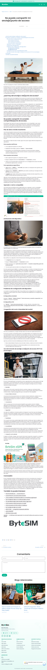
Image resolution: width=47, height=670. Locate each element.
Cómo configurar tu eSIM (6, 664)
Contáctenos (19, 643)
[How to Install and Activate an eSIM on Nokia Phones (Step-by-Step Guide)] (12, 594)
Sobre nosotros (19, 641)
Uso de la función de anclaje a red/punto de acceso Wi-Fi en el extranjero (23, 52)
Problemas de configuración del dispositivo (16, 46)
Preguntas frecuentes (36, 648)
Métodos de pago (35, 641)
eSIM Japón (3, 643)
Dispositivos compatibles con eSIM (7, 662)
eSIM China (3, 650)
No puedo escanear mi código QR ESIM (7, 547)
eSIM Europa (4, 652)
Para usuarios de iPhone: (13, 40)
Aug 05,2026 (4, 612)
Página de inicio (5, 11)
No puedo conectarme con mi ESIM (39, 547)
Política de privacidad (36, 643)
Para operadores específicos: (14, 42)
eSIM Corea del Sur (5, 648)
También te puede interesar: (12, 54)
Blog (2, 657)
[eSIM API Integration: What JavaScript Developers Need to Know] (34, 594)
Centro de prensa (20, 648)
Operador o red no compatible (14, 44)
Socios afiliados (19, 647)
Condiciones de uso (20, 645)
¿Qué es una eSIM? (5, 659)
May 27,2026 (26, 612)
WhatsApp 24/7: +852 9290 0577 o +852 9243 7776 (24, 1)
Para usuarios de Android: (14, 41)
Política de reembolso (36, 645)
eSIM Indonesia (4, 645)
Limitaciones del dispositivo (13, 45)
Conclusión (8, 53)
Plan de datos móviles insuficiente (14, 39)
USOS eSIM (3, 641)
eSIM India (3, 647)
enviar (4, 575)
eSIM (11, 11)
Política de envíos (35, 647)
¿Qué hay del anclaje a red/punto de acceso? (16, 36)
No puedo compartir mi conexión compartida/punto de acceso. (20, 37)
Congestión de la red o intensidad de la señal (17, 50)
